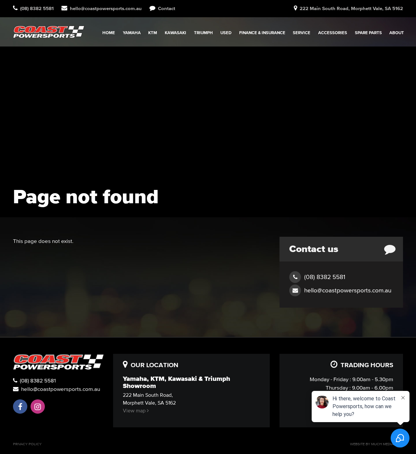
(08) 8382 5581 (36, 380)
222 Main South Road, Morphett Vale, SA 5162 (351, 8)
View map (135, 410)
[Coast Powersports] (48, 31)
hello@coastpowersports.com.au (106, 8)
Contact (165, 8)
